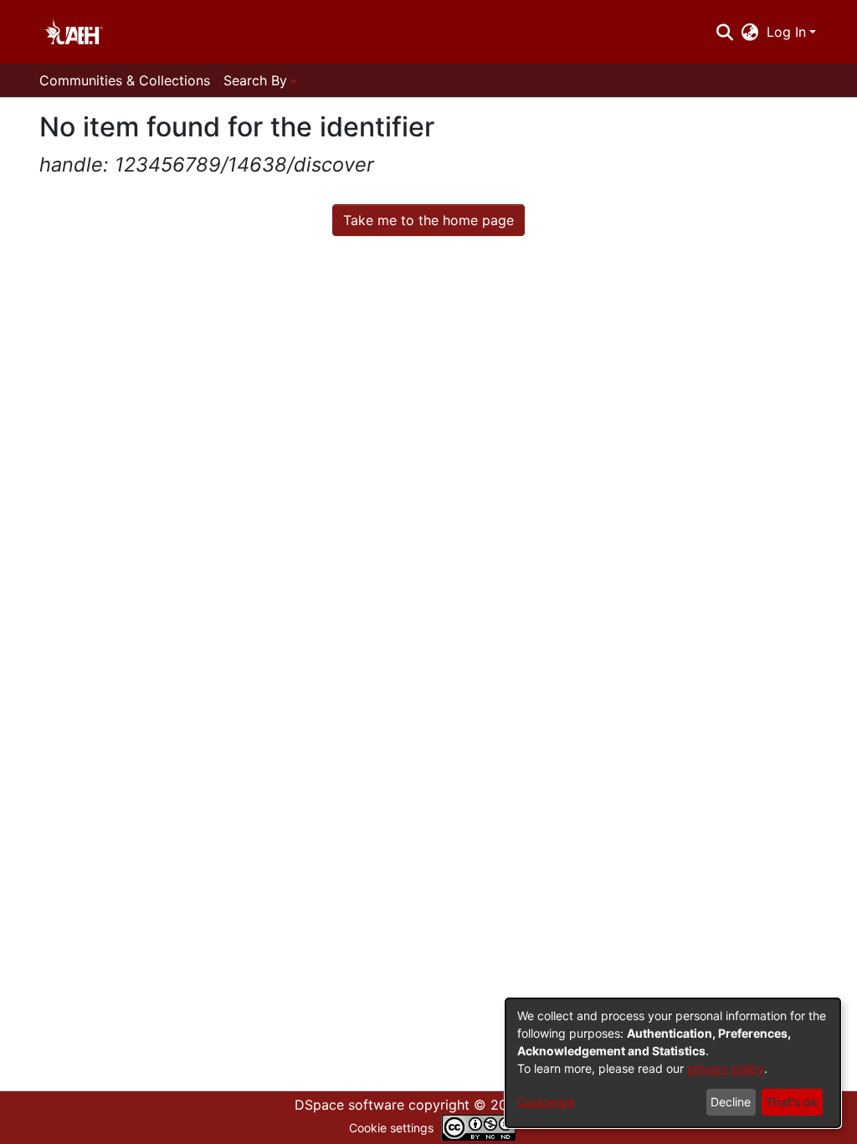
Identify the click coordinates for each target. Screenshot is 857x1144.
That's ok (792, 1102)
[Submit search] (724, 32)
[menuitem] (750, 32)
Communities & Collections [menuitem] (124, 80)
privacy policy (725, 1068)
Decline (731, 1102)
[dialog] (672, 1062)
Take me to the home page (428, 220)
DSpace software (349, 1104)
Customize (546, 1102)
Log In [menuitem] (786, 31)
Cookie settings (391, 1128)
